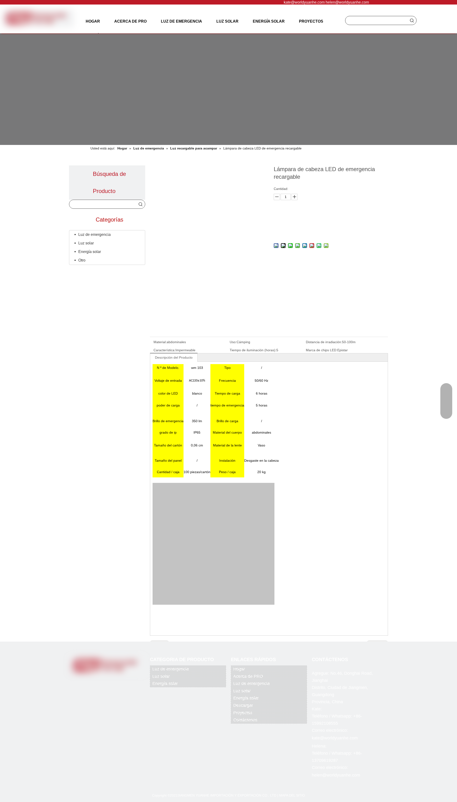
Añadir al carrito (329, 231)
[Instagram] (118, 681)
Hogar (239, 669)
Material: (160, 342)
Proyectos (242, 712)
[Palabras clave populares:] (412, 20)
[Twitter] (98, 681)
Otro (81, 260)
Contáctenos (245, 720)
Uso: (233, 342)
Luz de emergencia (94, 235)
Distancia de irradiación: (324, 342)
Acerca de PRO (248, 676)
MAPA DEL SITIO (292, 795)
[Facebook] (88, 681)
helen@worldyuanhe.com (347, 2)
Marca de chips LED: (321, 350)
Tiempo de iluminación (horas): (253, 350)
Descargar (243, 705)
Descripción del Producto (174, 357)
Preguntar (329, 219)
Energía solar (89, 252)
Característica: (164, 350)
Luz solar (86, 243)
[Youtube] (108, 681)
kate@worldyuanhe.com (304, 2)
